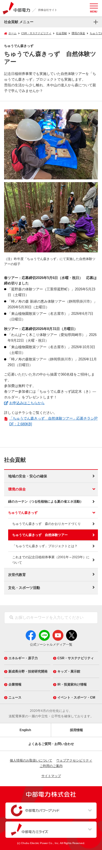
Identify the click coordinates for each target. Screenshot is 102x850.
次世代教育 (17, 575)
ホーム (12, 33)
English (25, 730)
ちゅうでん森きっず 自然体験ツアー (40, 535)
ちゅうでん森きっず (23, 513)
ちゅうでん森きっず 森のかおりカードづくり (46, 524)
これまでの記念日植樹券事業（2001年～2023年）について (50, 559)
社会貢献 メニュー (18, 22)
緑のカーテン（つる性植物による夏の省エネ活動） (45, 501)
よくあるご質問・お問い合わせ (51, 744)
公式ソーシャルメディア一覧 (51, 644)
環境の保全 (17, 489)
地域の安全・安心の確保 (27, 476)
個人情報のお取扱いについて (31, 760)
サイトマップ (51, 776)
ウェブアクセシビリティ (74, 760)
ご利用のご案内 (51, 766)
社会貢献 (15, 460)
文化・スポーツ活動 (24, 588)
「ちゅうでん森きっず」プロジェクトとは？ (45, 546)
